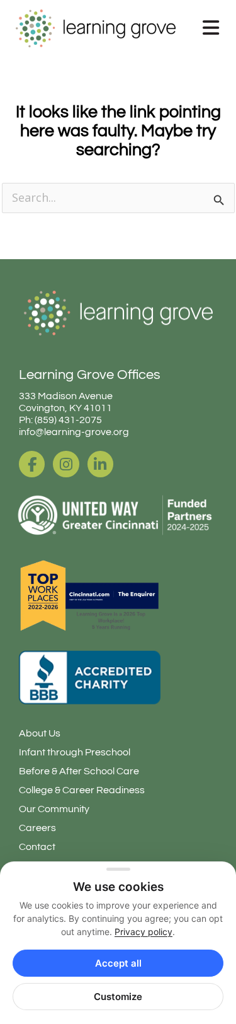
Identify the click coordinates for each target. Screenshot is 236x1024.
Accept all (118, 963)
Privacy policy (143, 931)
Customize (118, 997)
